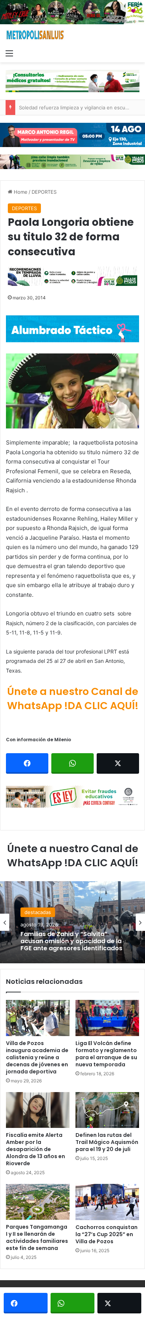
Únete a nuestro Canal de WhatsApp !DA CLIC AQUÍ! (72, 698)
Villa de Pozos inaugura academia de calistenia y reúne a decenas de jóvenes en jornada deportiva (37, 1057)
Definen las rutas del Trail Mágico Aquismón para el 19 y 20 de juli (106, 1142)
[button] (72, 390)
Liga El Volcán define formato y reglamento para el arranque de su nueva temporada (106, 1053)
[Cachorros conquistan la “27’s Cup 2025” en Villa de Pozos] (107, 1202)
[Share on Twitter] (118, 763)
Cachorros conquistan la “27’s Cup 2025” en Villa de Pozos (106, 1234)
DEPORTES (44, 192)
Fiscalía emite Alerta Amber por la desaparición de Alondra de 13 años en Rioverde (35, 1149)
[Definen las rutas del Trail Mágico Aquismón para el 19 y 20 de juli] (107, 1110)
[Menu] (9, 53)
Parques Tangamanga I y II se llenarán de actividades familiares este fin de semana (37, 1237)
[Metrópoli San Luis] (35, 34)
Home (20, 192)
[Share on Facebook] (27, 763)
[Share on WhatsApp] (72, 763)
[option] (72, 922)
